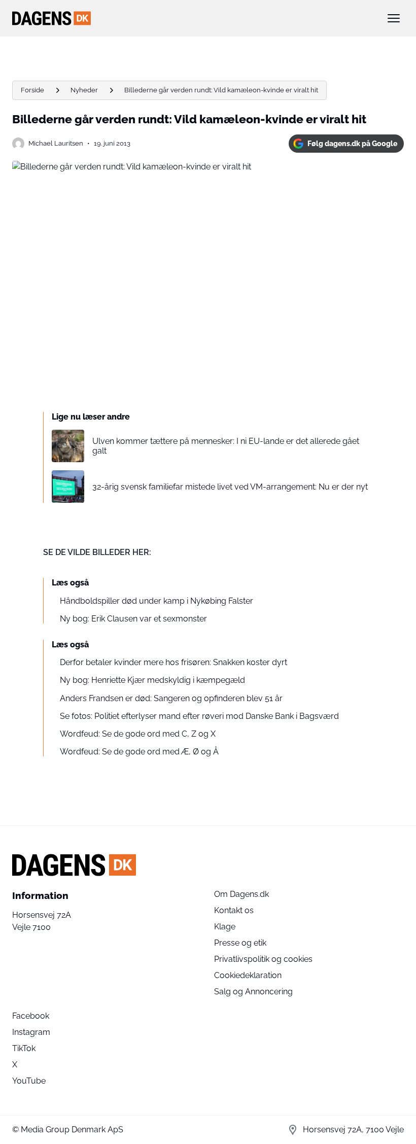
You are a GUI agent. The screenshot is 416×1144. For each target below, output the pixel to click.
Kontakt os (234, 910)
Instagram (31, 1032)
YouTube (29, 1081)
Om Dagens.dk (241, 894)
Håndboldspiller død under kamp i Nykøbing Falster (156, 601)
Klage (224, 926)
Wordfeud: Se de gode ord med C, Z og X (138, 734)
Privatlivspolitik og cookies (263, 959)
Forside (32, 90)
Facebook (30, 1016)
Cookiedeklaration (248, 975)
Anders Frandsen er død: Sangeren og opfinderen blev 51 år (171, 698)
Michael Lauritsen (55, 143)
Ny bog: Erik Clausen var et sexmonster (133, 618)
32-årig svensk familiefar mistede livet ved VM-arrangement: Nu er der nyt (230, 487)
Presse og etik (240, 943)
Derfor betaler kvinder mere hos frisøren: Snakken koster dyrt (173, 662)
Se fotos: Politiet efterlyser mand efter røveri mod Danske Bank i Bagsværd (199, 716)
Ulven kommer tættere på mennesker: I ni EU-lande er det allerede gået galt (225, 446)
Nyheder (84, 90)
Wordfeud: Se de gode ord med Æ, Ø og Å (139, 751)
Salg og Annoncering (253, 991)
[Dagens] (191, 18)
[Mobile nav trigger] (394, 18)
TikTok (24, 1048)
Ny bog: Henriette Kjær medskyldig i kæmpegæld (152, 680)
